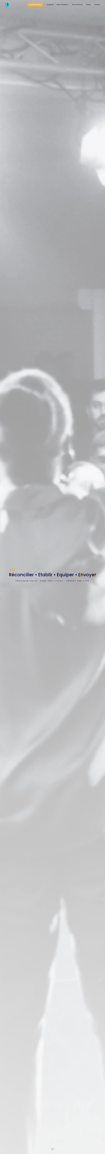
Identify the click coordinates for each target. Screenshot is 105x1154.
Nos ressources (77, 4)
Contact (97, 4)
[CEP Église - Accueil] (7, 4)
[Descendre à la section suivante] (52, 1149)
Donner (88, 4)
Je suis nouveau (35, 4)
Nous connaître (62, 4)
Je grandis (50, 4)
